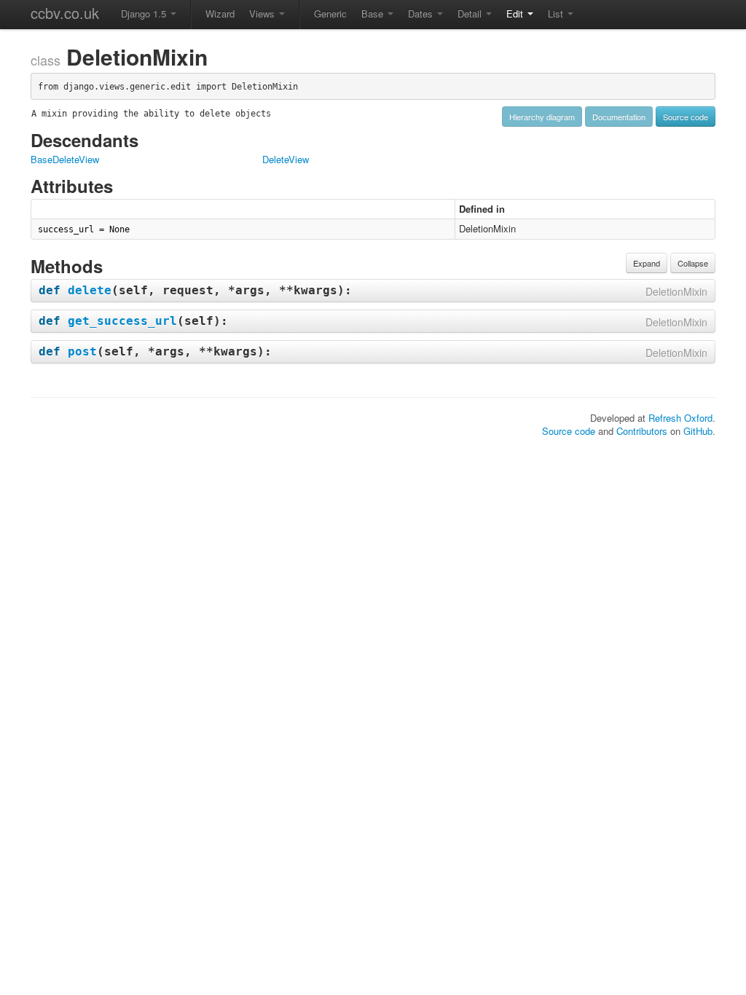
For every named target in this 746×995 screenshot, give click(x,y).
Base (373, 13)
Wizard (220, 13)
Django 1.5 (145, 13)
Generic (330, 13)
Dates (422, 13)
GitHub (697, 431)
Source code (685, 116)
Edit (516, 13)
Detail (471, 13)
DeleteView (285, 159)
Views (263, 13)
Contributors (641, 431)
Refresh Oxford (680, 418)
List (557, 13)
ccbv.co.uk (65, 12)
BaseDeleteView (65, 159)
